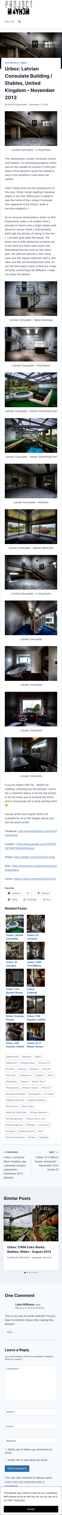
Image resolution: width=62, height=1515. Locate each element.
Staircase (44, 1125)
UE (41, 1131)
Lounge (49, 1094)
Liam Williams (24, 1304)
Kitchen (46, 1088)
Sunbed (10, 1131)
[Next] (53, 1237)
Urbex (23, 63)
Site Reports (12, 63)
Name (10, 1411)
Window (43, 1137)
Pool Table (27, 1106)
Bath (38, 1057)
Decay (22, 1069)
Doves (46, 1069)
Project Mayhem (38, 1112)
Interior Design (30, 1088)
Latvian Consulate (15, 1094)
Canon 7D (44, 1063)
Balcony (26, 1057)
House (24, 1081)
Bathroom (11, 1063)
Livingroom (35, 1094)
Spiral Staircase (14, 1125)
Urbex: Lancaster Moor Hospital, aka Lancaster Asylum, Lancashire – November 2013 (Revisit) (15, 1165)
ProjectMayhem (14, 1119)
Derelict (34, 1069)
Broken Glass (28, 1063)
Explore (39, 1075)
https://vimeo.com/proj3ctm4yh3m (35, 878)
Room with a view (36, 1119)
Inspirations (12, 1088)
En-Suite (11, 1075)
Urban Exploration (15, 1137)
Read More (19, 1500)
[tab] (25, 1272)
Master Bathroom (15, 1100)
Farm (51, 1075)
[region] (31, 1501)
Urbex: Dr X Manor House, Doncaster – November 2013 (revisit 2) (46, 1161)
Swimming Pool (27, 1131)
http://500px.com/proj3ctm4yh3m (34, 857)
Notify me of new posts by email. (28, 1460)
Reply (10, 1332)
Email (10, 1426)
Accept (31, 1509)
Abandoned (12, 1057)
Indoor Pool (38, 1081)
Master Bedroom (37, 1100)
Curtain (10, 1069)
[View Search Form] (19, 21)
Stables (30, 1125)
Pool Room (12, 1106)
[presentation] (31, 1223)
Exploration (26, 1075)
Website (11, 1440)
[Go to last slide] (8, 1237)
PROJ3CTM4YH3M (17, 104)
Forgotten (11, 1081)
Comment (13, 1368)
